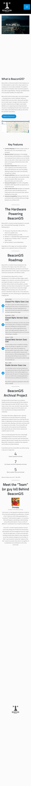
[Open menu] (27, 7)
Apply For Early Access (9, 116)
